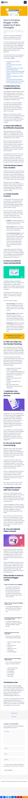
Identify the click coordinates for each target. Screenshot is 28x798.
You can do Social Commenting (14, 79)
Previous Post (14, 713)
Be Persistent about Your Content (14, 68)
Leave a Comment (15, 31)
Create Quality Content (12, 69)
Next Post (14, 716)
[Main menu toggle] (25, 2)
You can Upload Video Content (14, 82)
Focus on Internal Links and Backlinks (15, 71)
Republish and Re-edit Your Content (15, 81)
